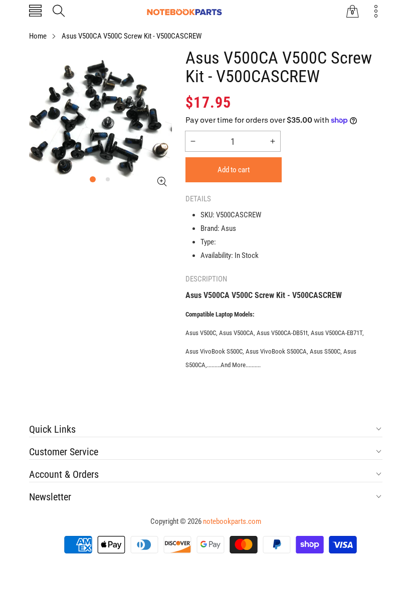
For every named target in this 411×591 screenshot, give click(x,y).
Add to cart (234, 169)
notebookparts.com (232, 521)
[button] (35, 12)
